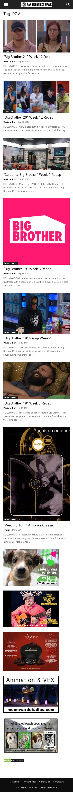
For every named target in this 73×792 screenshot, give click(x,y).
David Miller (9, 61)
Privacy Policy (29, 781)
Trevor (6, 530)
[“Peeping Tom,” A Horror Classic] (36, 474)
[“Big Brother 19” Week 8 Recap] (36, 231)
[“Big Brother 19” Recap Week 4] (36, 313)
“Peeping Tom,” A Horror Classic (28, 525)
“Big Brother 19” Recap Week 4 (27, 338)
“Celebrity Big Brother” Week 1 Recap (32, 175)
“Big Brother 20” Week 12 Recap (28, 117)
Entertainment (10, 169)
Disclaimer (15, 781)
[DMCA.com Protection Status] (13, 761)
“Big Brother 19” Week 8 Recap (27, 269)
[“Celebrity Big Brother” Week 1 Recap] (36, 154)
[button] (5, 4)
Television (8, 51)
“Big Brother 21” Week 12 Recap (28, 57)
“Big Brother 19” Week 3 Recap (27, 403)
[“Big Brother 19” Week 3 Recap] (36, 380)
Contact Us (58, 781)
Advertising (44, 781)
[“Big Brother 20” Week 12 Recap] (36, 97)
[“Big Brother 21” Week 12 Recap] (36, 36)
